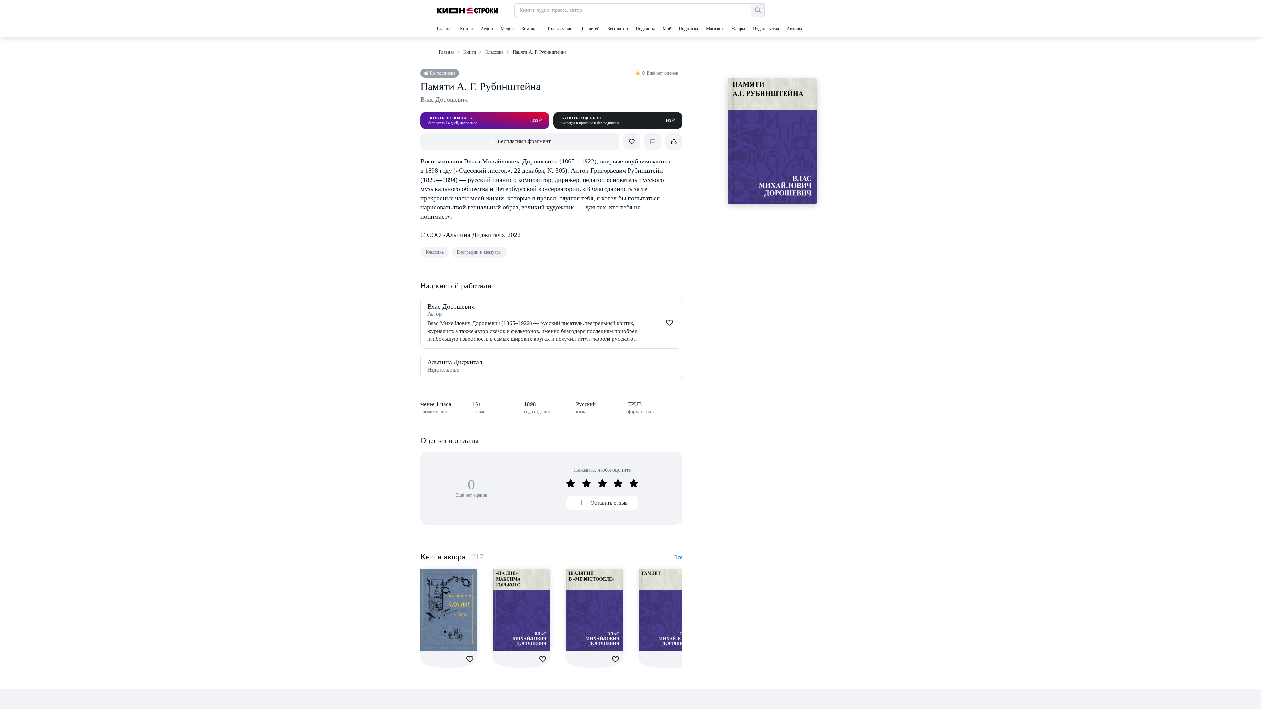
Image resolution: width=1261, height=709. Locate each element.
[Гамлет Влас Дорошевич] (667, 610)
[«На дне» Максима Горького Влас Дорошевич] (521, 610)
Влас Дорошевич (444, 99)
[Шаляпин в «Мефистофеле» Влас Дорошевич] (594, 610)
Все (678, 557)
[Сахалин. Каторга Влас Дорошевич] (448, 610)
